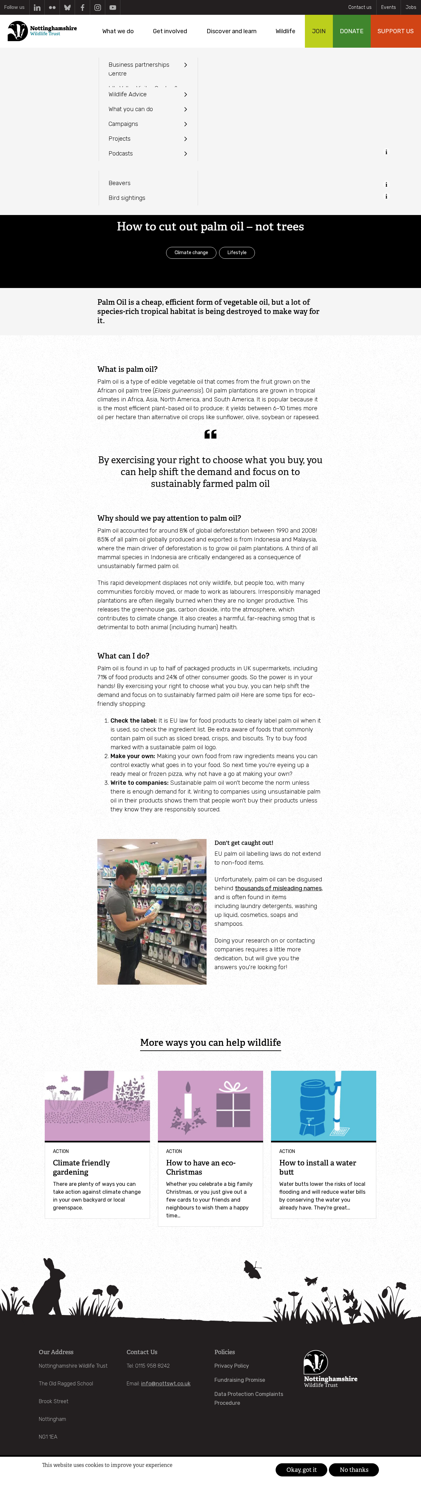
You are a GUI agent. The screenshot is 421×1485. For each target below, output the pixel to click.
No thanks (354, 1469)
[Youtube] (112, 7)
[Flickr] (52, 7)
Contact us (360, 7)
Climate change (191, 252)
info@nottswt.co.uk (165, 1383)
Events (388, 7)
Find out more (54, 1475)
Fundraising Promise (239, 1380)
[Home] (42, 31)
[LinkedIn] (37, 7)
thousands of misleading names (278, 888)
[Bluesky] (67, 7)
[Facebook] (82, 7)
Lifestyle (237, 252)
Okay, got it (301, 1469)
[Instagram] (97, 7)
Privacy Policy (231, 1366)
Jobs (411, 7)
